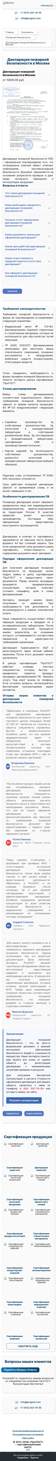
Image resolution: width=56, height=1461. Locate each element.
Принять (34, 1458)
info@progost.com (31, 18)
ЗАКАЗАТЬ (12, 291)
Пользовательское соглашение (28, 1434)
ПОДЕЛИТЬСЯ (12, 1113)
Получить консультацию (24, 1100)
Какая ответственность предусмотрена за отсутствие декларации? (27, 261)
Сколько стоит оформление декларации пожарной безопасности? (27, 222)
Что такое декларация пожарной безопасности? (27, 195)
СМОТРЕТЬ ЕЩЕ (28, 1346)
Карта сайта (28, 1438)
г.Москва (45, 5)
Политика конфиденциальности (28, 1431)
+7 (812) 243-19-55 (30, 12)
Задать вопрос (34, 1113)
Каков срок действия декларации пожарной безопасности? (27, 248)
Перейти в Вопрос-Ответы (20, 1369)
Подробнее (23, 1458)
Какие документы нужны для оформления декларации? (27, 236)
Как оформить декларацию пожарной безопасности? (27, 274)
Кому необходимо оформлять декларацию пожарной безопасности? (27, 207)
